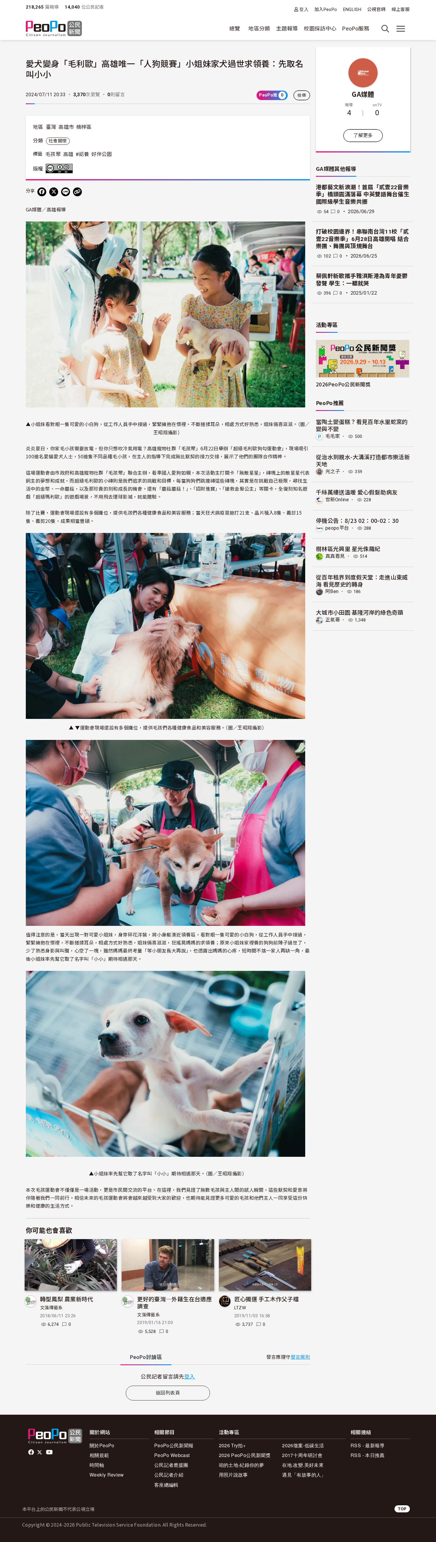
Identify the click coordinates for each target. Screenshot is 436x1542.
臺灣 (51, 127)
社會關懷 (58, 141)
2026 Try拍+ (232, 1445)
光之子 (332, 471)
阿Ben (331, 591)
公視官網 (376, 9)
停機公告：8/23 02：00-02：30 (357, 520)
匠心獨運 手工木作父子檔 (266, 1299)
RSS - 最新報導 (368, 1445)
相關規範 (99, 1455)
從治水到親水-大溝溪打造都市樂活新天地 (363, 460)
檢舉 (301, 95)
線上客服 (401, 9)
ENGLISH (352, 9)
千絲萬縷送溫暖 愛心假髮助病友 (356, 492)
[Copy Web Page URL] (77, 191)
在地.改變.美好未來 (303, 1464)
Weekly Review (107, 1474)
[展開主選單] (401, 29)
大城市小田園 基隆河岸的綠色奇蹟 (359, 612)
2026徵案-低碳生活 (303, 1445)
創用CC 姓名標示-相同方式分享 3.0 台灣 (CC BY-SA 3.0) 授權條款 (60, 168)
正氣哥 (332, 620)
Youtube (50, 1452)
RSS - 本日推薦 (368, 1455)
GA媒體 (363, 94)
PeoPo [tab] (146, 1357)
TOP (402, 1509)
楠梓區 (84, 127)
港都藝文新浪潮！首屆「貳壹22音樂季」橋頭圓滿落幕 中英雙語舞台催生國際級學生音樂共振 (362, 194)
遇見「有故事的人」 (304, 1474)
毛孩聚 (53, 154)
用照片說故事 (233, 1474)
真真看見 (335, 556)
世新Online (337, 499)
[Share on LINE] (65, 191)
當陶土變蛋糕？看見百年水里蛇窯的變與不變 (362, 425)
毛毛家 (332, 436)
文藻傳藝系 (51, 1307)
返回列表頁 (168, 1393)
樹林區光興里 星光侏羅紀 (348, 548)
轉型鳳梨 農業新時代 (66, 1299)
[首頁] (54, 28)
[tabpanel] (168, 1376)
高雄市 (66, 127)
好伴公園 (101, 154)
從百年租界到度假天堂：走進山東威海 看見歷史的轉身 (362, 580)
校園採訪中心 (320, 28)
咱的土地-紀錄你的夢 (241, 1464)
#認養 (82, 154)
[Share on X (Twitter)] (53, 191)
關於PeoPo (102, 1445)
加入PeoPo (325, 9)
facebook (31, 1452)
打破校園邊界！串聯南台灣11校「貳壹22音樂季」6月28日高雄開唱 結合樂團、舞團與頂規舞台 (362, 239)
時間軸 (97, 1464)
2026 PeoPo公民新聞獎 (244, 1455)
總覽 (234, 28)
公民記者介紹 (168, 1474)
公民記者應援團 (171, 1464)
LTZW (240, 1307)
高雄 (68, 154)
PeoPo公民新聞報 (174, 1445)
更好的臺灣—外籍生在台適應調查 (174, 1302)
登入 (303, 9)
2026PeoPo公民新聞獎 (343, 384)
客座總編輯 (166, 1484)
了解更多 (363, 135)
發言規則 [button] (300, 1357)
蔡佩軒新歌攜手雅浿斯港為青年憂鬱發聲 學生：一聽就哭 (362, 280)
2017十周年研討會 (302, 1455)
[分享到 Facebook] (41, 191)
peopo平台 (337, 528)
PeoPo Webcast (172, 1455)
